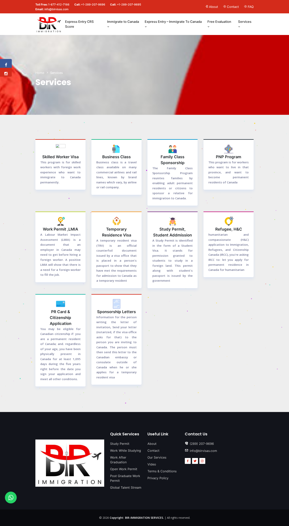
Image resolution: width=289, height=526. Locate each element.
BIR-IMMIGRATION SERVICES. (143, 518)
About (213, 7)
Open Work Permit (123, 469)
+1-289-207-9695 (129, 4)
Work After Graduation (118, 459)
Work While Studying (125, 450)
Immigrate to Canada (123, 22)
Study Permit (119, 444)
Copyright (116, 518)
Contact (233, 7)
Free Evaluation (219, 22)
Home (39, 73)
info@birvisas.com (56, 9)
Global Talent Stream (125, 487)
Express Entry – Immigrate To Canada (173, 22)
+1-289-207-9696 (93, 4)
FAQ (251, 7)
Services (244, 22)
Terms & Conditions (162, 471)
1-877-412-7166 (58, 4)
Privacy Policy (157, 478)
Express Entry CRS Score (79, 24)
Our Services (156, 457)
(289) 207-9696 (202, 444)
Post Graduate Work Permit (125, 478)
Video (151, 464)
